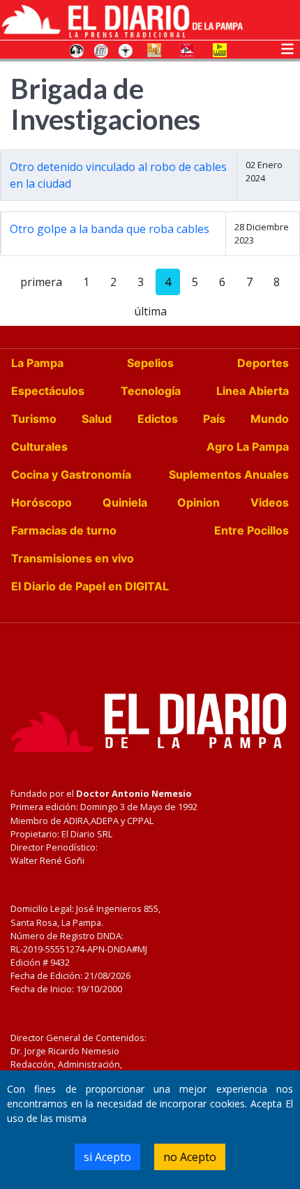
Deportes (263, 363)
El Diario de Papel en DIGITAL (90, 586)
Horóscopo (41, 502)
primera (41, 282)
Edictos (157, 419)
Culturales (39, 447)
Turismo (34, 419)
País (214, 419)
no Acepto (189, 1157)
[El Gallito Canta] (77, 49)
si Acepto (107, 1157)
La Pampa (37, 363)
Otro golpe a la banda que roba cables (109, 229)
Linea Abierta (252, 391)
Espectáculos (47, 391)
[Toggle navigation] (287, 47)
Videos (269, 502)
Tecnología (151, 391)
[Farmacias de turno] (126, 49)
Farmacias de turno (64, 530)
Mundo (269, 419)
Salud (97, 419)
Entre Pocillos (251, 530)
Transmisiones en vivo (72, 558)
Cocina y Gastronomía (71, 474)
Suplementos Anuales (229, 474)
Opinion (198, 502)
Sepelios (150, 363)
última (150, 311)
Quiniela (125, 502)
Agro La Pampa (248, 447)
